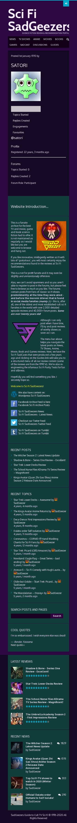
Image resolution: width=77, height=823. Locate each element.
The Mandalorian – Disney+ (28, 593)
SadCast (25, 44)
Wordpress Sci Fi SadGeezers (33, 395)
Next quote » (17, 644)
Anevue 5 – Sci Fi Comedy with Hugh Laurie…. (38, 569)
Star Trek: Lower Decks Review (30, 464)
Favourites (18, 132)
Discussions (40, 44)
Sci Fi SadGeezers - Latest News (34, 414)
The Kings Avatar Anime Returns (31, 511)
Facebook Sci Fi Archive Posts (33, 405)
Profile (16, 108)
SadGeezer (34, 749)
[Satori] (26, 104)
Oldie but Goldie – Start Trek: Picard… (34, 581)
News (12, 39)
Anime (36, 39)
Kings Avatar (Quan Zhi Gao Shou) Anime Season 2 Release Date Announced (36, 479)
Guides (55, 44)
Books (59, 39)
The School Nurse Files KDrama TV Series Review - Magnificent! (44, 701)
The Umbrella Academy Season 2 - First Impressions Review (45, 716)
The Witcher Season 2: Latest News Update (36, 455)
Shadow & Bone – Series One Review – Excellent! (40, 460)
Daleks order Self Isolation (28, 530)
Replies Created (21, 120)
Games (13, 44)
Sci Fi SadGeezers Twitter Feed (34, 424)
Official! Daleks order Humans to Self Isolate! (40, 796)
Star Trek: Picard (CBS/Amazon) (31, 550)
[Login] (66, 3)
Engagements (20, 126)
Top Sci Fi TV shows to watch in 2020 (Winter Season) (39, 781)
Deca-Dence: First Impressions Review (34, 519)
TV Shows (24, 39)
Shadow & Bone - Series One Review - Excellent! (43, 670)
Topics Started (20, 114)
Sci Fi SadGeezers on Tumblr (33, 433)
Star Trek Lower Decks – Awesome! (32, 499)
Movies (47, 39)
